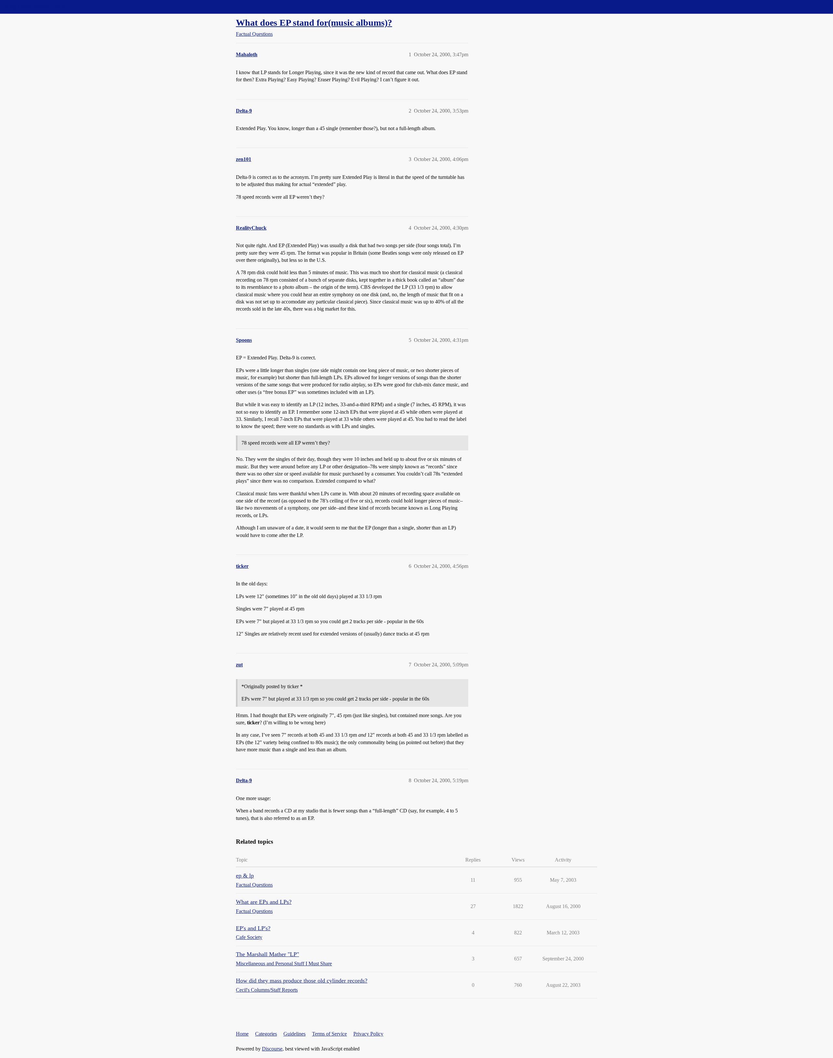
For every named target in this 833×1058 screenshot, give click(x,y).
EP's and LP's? (253, 928)
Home (242, 1034)
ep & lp (245, 875)
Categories (266, 1034)
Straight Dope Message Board (34, 6)
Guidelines (294, 1034)
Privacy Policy (368, 1034)
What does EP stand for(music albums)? (314, 23)
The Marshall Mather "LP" (267, 954)
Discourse (272, 1048)
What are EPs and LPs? (264, 902)
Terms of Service (329, 1034)
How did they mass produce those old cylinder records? (301, 980)
